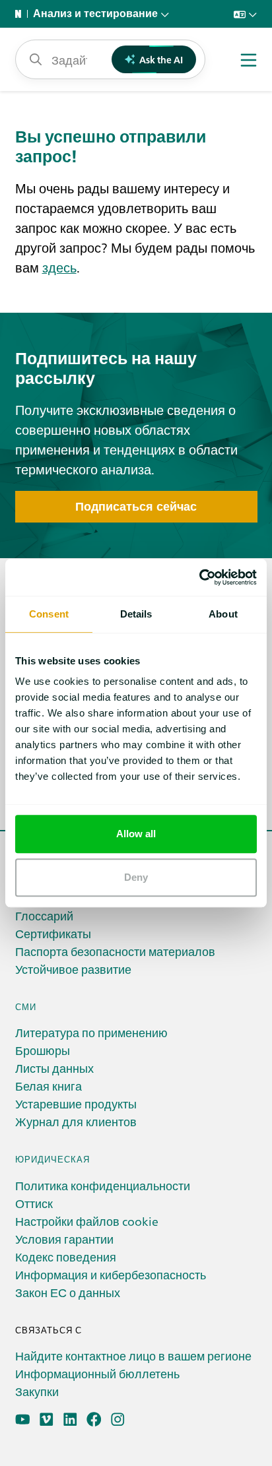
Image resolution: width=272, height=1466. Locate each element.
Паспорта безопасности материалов (115, 951)
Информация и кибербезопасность (110, 1274)
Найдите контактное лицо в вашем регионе (133, 1355)
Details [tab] (136, 614)
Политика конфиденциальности (102, 1185)
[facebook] (94, 1419)
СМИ (25, 1006)
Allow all (136, 833)
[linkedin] (70, 1419)
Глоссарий (44, 915)
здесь (59, 266)
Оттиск (34, 1203)
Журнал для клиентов (76, 1121)
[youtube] (22, 1419)
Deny (136, 877)
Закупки (37, 1391)
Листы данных (54, 1068)
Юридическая (52, 1158)
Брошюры (42, 1050)
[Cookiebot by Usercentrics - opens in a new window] (199, 577)
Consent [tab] (49, 614)
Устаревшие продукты (76, 1103)
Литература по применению (91, 1032)
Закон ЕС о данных (67, 1292)
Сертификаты (53, 933)
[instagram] (117, 1419)
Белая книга (48, 1085)
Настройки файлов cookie (86, 1221)
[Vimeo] (46, 1419)
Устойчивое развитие (73, 969)
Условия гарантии (64, 1238)
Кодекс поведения (65, 1256)
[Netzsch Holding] (21, 14)
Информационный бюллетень (97, 1373)
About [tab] (223, 614)
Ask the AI (161, 59)
